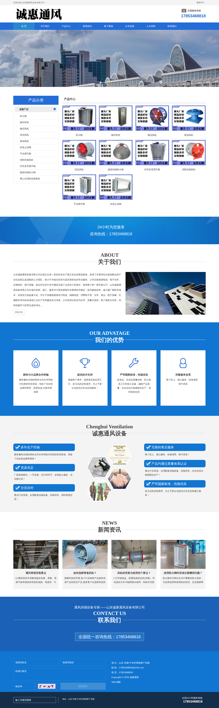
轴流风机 (24, 128)
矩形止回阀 (25, 147)
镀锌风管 (24, 122)
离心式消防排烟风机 (30, 178)
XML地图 (116, 682)
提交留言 (83, 686)
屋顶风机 (24, 141)
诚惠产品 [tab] (23, 109)
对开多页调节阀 (28, 166)
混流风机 (24, 135)
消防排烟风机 (26, 160)
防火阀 (23, 116)
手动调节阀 (25, 153)
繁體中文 (200, 2)
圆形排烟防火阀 (28, 172)
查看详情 (19, 312)
